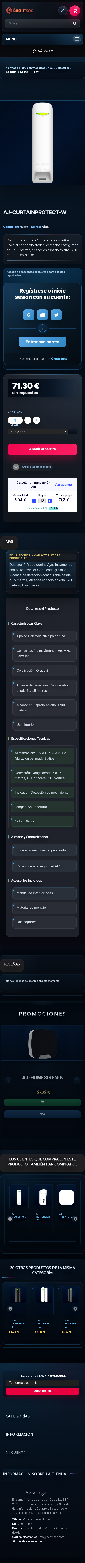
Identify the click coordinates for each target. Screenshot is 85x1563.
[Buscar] (74, 23)
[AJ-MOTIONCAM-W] (42, 1197)
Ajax (50, 67)
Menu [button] (11, 39)
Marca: (36, 227)
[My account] (63, 10)
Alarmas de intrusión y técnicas (25, 67)
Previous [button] (8, 1080)
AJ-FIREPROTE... (66, 1217)
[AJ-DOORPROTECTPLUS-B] (18, 1301)
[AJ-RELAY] (42, 1043)
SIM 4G (13, 425)
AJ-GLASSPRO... (70, 1323)
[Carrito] (74, 10)
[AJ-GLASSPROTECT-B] (71, 1301)
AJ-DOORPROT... (18, 1323)
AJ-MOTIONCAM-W (43, 1217)
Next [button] (77, 1080)
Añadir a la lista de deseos (36, 466)
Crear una (59, 359)
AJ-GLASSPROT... (19, 1217)
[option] (42, 1078)
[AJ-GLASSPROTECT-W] (19, 1197)
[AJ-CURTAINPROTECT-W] (42, 143)
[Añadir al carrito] (42, 1102)
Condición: (11, 227)
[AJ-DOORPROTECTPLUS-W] (44, 1301)
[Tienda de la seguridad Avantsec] (19, 10)
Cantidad (15, 411)
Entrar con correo (42, 341)
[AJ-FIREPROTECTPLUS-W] (66, 1197)
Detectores (62, 67)
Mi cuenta (16, 1452)
